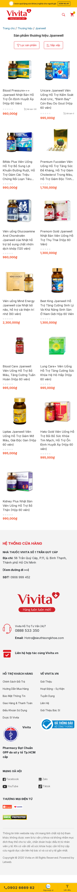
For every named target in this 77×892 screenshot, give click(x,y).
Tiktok (46, 786)
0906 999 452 (20, 577)
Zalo (45, 779)
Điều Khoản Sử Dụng (15, 710)
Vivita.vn (30, 857)
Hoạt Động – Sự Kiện (52, 688)
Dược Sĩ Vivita (11, 717)
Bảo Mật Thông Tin (14, 695)
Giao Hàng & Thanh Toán (17, 703)
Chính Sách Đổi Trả (14, 681)
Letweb (7, 861)
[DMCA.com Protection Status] (15, 817)
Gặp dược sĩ (48, 890)
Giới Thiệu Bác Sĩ (50, 710)
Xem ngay (64, 4)
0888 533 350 (27, 630)
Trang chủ (9, 28)
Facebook (12, 779)
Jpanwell (40, 28)
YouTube (12, 786)
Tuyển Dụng (47, 695)
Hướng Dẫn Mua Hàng (16, 688)
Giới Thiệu (46, 681)
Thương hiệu (25, 28)
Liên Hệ (44, 703)
